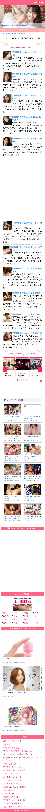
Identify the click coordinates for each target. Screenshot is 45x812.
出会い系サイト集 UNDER (14, 806)
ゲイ (5, 619)
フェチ (37, 619)
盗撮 (5, 622)
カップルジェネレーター (13, 777)
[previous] (5, 369)
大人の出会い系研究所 (12, 803)
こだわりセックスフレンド (14, 763)
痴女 (26, 622)
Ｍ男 (36, 622)
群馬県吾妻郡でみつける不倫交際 (26, 293)
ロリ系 (6, 616)
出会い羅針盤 (8, 793)
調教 (36, 613)
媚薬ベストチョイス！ (12, 741)
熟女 (15, 616)
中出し (27, 619)
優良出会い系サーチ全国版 (14, 800)
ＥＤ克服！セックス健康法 (14, 770)
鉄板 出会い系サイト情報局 (14, 787)
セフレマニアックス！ (12, 780)
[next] (40, 369)
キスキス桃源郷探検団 (12, 783)
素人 (5, 613)
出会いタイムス (9, 790)
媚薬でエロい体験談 (11, 748)
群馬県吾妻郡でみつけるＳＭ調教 (26, 314)
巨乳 (26, 613)
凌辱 (15, 622)
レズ (36, 616)
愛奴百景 (6, 744)
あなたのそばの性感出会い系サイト (18, 754)
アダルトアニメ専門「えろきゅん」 (18, 751)
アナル (16, 619)
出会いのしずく (25, 810)
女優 (15, 613)
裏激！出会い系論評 (11, 797)
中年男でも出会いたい (12, 767)
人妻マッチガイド (10, 773)
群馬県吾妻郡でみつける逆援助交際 (27, 333)
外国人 (27, 616)
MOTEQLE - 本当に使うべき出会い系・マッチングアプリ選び (22, 758)
